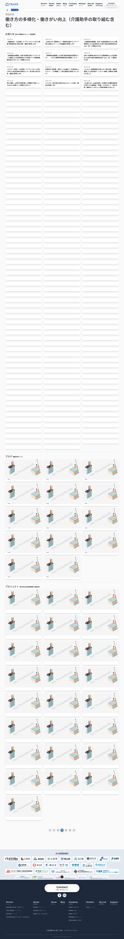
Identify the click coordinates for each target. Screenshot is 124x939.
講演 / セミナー (39, 910)
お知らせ (58, 4)
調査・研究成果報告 (40, 914)
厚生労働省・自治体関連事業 (17, 917)
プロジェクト (39, 907)
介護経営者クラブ (15, 907)
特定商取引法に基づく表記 (55, 930)
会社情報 (75, 920)
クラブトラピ (13, 910)
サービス (44, 4)
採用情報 (91, 4)
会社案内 (73, 4)
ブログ (65, 4)
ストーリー (90, 907)
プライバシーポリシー (71, 930)
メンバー (82, 4)
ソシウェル (11, 914)
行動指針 (73, 914)
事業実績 (51, 4)
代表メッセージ (75, 917)
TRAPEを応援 (99, 4)
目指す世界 (73, 907)
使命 (72, 910)
